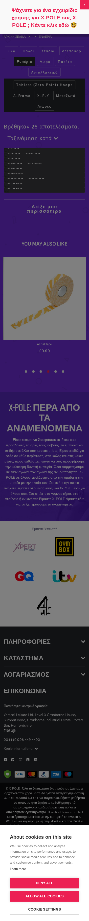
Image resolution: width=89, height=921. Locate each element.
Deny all (44, 883)
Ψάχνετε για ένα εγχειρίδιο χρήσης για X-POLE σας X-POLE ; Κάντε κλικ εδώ (44, 17)
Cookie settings (44, 909)
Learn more (18, 869)
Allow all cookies (44, 896)
